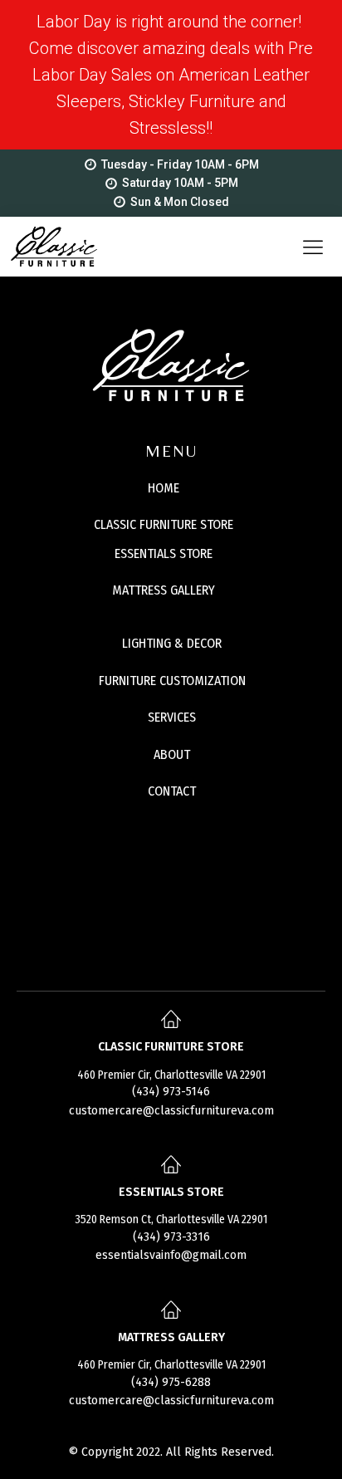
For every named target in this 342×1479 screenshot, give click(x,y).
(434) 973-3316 (171, 1237)
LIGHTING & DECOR (172, 643)
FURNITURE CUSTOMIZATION (172, 680)
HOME (163, 488)
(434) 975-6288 (171, 1382)
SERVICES (172, 717)
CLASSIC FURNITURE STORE (163, 524)
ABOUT (172, 754)
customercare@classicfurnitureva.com (171, 1111)
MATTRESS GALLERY (163, 590)
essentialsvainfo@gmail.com (171, 1255)
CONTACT (172, 791)
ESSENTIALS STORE (164, 553)
